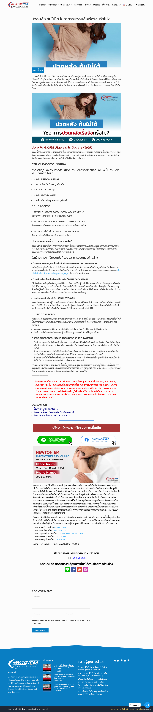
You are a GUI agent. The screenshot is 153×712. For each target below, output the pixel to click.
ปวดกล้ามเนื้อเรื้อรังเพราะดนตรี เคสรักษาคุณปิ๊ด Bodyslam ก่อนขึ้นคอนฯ (93, 692)
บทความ (96, 4)
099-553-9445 (60, 527)
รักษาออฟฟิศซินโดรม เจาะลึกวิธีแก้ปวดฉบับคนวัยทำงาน (93, 686)
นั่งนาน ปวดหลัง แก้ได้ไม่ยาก (46, 409)
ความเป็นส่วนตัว (122, 709)
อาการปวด (78, 4)
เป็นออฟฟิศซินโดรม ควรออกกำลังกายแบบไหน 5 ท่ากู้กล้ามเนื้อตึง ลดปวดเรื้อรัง (64, 686)
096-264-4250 (61, 539)
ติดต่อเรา (116, 4)
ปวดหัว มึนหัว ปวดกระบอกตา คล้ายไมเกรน (52, 415)
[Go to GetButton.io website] (147, 709)
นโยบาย (113, 709)
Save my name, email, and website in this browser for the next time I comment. (61, 622)
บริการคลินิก (65, 4)
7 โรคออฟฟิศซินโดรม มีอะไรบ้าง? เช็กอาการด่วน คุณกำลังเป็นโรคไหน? (64, 667)
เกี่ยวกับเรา (52, 4)
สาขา (87, 4)
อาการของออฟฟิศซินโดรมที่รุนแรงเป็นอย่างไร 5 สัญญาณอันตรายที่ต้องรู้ (64, 677)
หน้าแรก (42, 4)
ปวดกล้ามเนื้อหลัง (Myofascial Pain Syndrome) (54, 412)
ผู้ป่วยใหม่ (106, 4)
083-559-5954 (77, 533)
